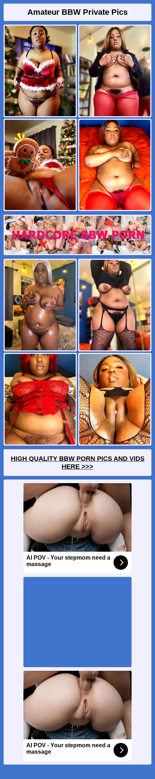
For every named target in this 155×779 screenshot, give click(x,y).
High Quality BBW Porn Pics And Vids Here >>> (78, 462)
